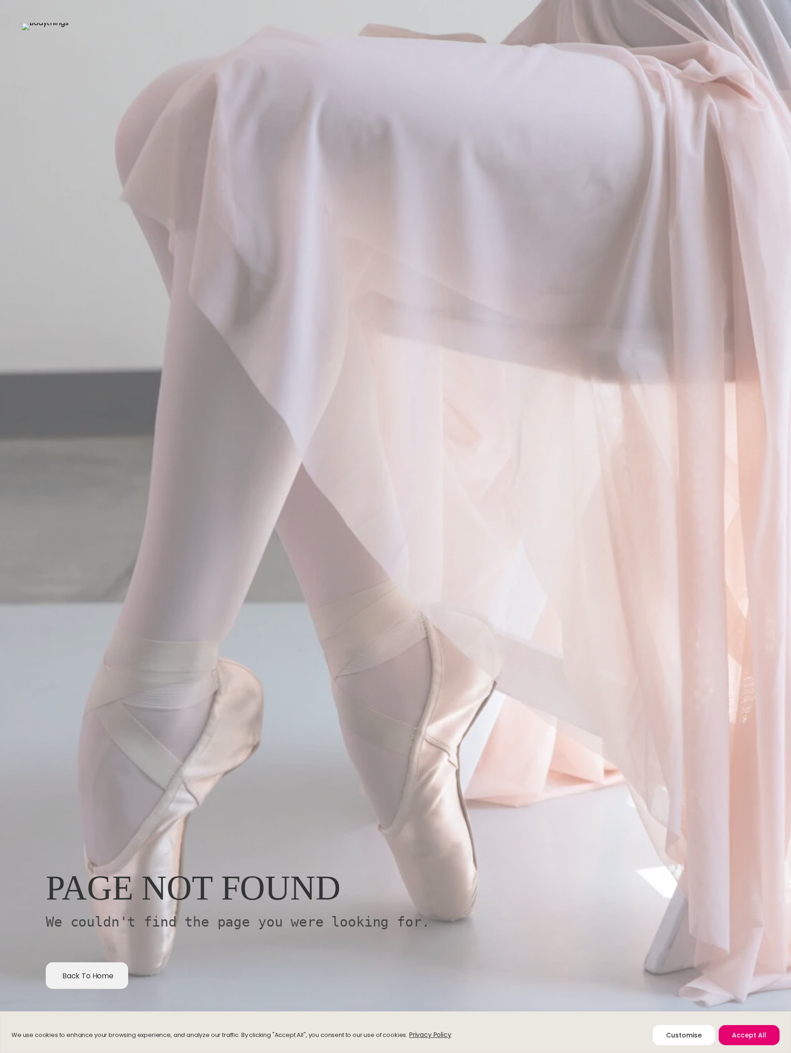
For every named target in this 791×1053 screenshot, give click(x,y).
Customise (684, 1035)
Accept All (749, 1035)
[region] (395, 1032)
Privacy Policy (430, 1034)
